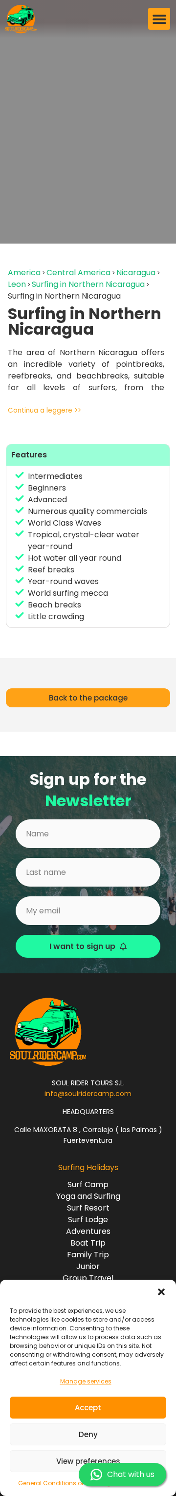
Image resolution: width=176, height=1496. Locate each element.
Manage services (85, 1381)
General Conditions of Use (57, 1483)
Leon (17, 284)
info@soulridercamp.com (88, 1093)
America (24, 272)
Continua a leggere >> (44, 410)
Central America (78, 272)
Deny (88, 1434)
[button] (161, 1292)
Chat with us (130, 1474)
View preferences (88, 1461)
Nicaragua (135, 272)
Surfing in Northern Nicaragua (88, 284)
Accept (88, 1407)
